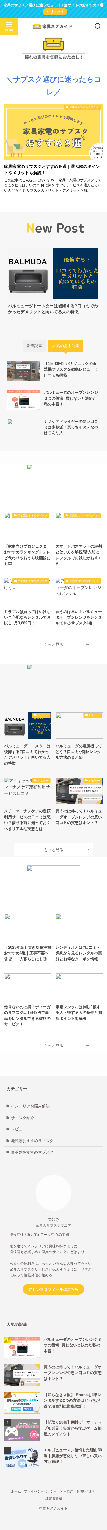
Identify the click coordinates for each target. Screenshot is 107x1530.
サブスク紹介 (22, 1117)
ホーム (16, 1491)
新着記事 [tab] (34, 345)
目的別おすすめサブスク (32, 1152)
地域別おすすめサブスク (32, 1140)
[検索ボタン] (98, 26)
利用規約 (66, 1491)
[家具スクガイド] (53, 26)
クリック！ (55, 12)
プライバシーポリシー (40, 1491)
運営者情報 (53, 1498)
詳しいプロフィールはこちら (54, 1289)
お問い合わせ (86, 1491)
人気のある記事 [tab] (65, 345)
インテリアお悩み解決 (30, 1106)
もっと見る (53, 644)
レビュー (18, 1129)
